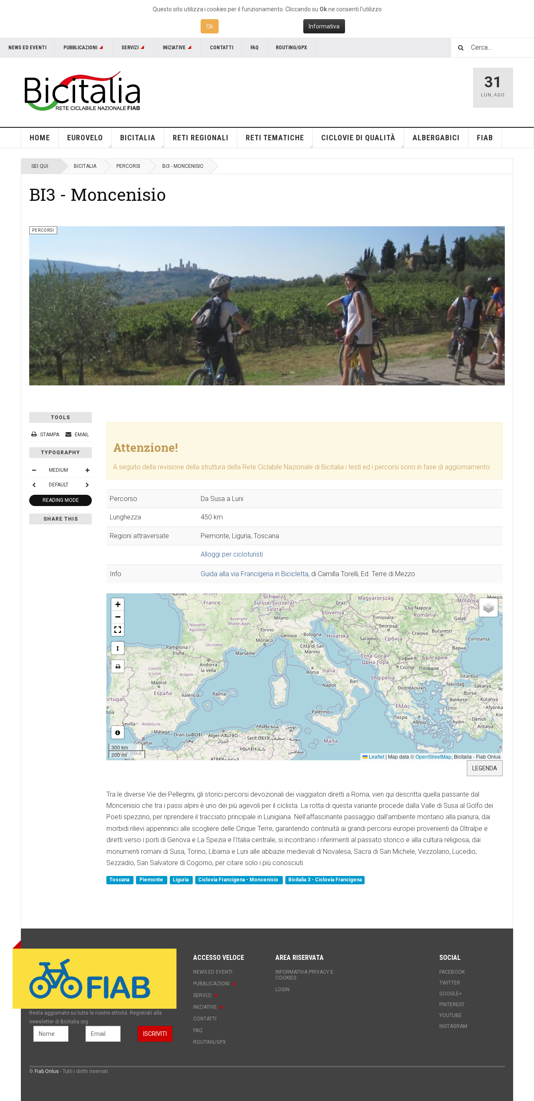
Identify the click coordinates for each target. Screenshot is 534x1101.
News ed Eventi (27, 48)
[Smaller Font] (33, 470)
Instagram (453, 1026)
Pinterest (452, 1004)
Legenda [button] (484, 768)
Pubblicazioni (80, 48)
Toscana (120, 880)
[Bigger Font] (87, 470)
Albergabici (436, 137)
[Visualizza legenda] (117, 732)
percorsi (128, 166)
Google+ (450, 994)
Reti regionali (201, 137)
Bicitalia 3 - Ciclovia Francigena (325, 880)
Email (81, 435)
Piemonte (151, 880)
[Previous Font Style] (33, 484)
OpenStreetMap (433, 756)
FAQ (254, 48)
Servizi (130, 48)
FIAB (485, 137)
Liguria (181, 880)
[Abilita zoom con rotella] (117, 648)
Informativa (324, 26)
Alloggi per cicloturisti (232, 554)
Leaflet (376, 756)
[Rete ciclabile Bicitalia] (81, 91)
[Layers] (488, 607)
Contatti (221, 48)
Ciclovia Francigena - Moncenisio (239, 880)
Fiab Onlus (47, 1071)
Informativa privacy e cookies (304, 975)
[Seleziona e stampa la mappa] (117, 666)
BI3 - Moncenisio (97, 194)
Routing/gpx (291, 48)
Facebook (452, 972)
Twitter (449, 983)
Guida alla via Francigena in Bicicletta (254, 574)
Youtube (450, 1015)
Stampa (49, 435)
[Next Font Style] (87, 484)
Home (40, 137)
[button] (117, 604)
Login (282, 989)
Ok (209, 26)
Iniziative (174, 48)
